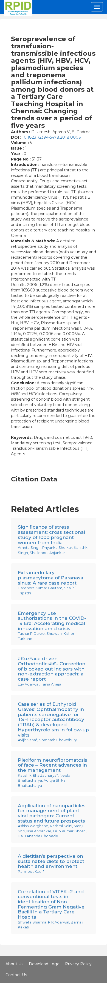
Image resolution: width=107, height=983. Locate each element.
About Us (14, 963)
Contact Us (16, 974)
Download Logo (44, 963)
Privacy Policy (78, 963)
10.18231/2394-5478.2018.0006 (51, 137)
